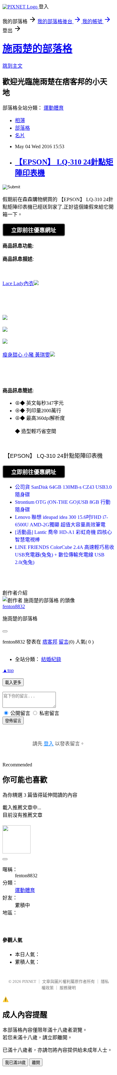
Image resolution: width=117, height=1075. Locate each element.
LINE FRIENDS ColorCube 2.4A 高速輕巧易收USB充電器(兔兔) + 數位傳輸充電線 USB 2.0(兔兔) (64, 555)
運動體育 (54, 108)
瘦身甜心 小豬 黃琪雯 (26, 354)
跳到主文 (12, 66)
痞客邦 (49, 641)
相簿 (20, 120)
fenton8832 (13, 606)
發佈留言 (13, 720)
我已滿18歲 (15, 1062)
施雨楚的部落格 (37, 48)
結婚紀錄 (51, 659)
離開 (36, 1062)
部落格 (22, 128)
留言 (64, 641)
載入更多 (13, 682)
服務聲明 (68, 987)
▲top (8, 670)
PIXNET (29, 981)
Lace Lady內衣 (18, 283)
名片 (20, 135)
